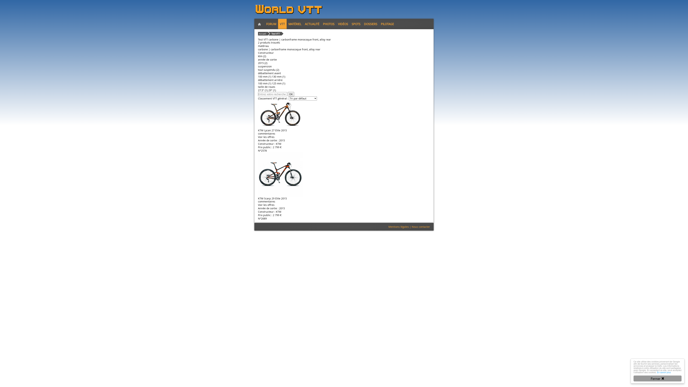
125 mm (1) (278, 83)
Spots (356, 24)
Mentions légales (398, 226)
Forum (271, 24)
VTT (282, 24)
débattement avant (269, 73)
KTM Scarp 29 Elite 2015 (272, 198)
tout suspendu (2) (268, 69)
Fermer (656, 378)
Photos (329, 24)
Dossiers (370, 24)
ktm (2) (262, 56)
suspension (265, 66)
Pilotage (387, 24)
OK (291, 94)
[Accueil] (259, 24)
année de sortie (267, 59)
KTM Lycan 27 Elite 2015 (272, 130)
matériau (263, 46)
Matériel (294, 24)
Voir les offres (266, 137)
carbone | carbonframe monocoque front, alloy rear (289, 49)
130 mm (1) (278, 76)
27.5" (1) (263, 90)
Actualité (312, 24)
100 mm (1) (264, 76)
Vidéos (343, 24)
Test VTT (275, 33)
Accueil (262, 33)
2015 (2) (262, 63)
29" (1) (272, 90)
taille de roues (266, 87)
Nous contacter (421, 226)
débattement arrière (270, 80)
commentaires (266, 133)
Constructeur (266, 52)
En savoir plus (664, 372)
